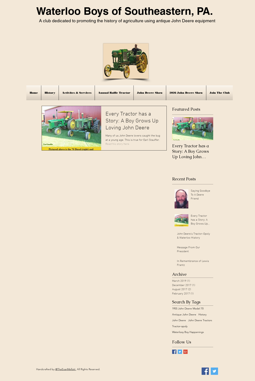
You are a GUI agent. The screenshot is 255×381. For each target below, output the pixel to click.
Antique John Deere (184, 314)
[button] (77, 92)
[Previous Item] (178, 129)
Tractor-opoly (179, 326)
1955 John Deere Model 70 (187, 308)
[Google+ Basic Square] (185, 352)
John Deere (179, 320)
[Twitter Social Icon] (214, 371)
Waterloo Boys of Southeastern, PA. (124, 11)
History (202, 314)
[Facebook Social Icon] (205, 371)
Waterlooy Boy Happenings (188, 332)
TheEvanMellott (66, 369)
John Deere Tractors (200, 320)
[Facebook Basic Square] (174, 352)
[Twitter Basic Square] (180, 352)
